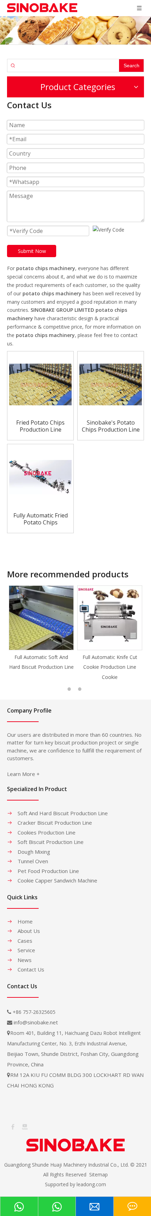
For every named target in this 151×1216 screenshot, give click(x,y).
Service (26, 950)
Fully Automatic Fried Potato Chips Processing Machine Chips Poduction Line (40, 519)
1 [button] (70, 689)
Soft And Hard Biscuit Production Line (63, 813)
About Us (29, 930)
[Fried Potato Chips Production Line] (40, 384)
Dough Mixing (34, 851)
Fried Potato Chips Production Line (40, 426)
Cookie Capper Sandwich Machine (57, 880)
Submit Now (32, 251)
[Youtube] (24, 1126)
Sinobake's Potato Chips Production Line (111, 426)
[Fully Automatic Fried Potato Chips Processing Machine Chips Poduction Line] (40, 477)
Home (25, 921)
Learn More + (23, 773)
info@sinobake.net (36, 1022)
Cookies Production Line (47, 832)
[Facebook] (12, 1126)
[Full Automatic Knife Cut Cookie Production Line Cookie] (110, 618)
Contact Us (31, 969)
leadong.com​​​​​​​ (91, 1184)
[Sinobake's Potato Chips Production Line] (110, 384)
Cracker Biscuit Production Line (55, 822)
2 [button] (80, 689)
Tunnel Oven (33, 861)
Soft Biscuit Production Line (51, 841)
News (25, 959)
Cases (25, 940)
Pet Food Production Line (48, 870)
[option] (41, 628)
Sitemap (98, 1174)
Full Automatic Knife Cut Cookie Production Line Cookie (110, 667)
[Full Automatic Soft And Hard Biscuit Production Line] (41, 618)
